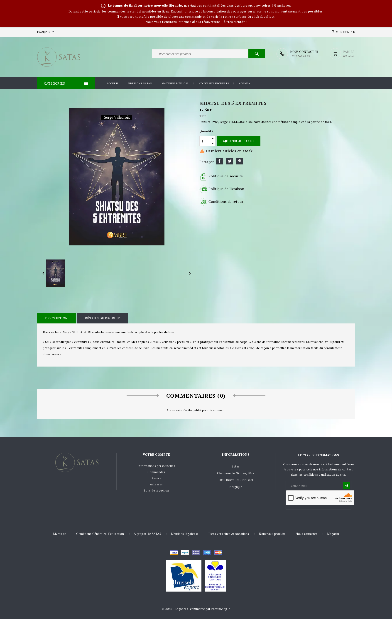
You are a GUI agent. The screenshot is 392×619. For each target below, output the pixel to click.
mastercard (207, 552)
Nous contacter (306, 534)
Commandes (156, 472)
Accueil (113, 83)
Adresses (156, 484)
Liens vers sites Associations (228, 534)
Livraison (59, 534)
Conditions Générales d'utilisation (100, 534)
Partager (219, 161)
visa (174, 552)
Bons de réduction (156, 490)
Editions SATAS (140, 83)
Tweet (229, 161)
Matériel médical (175, 83)
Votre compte (156, 454)
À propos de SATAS (147, 534)
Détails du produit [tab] (102, 318)
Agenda (244, 83)
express (196, 552)
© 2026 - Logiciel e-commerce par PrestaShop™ (196, 609)
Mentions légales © (185, 534)
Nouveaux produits (214, 83)
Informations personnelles (156, 466)
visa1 (218, 552)
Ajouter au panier (239, 141)
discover (185, 552)
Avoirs (156, 478)
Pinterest (239, 161)
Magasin (333, 534)
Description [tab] (56, 318)
